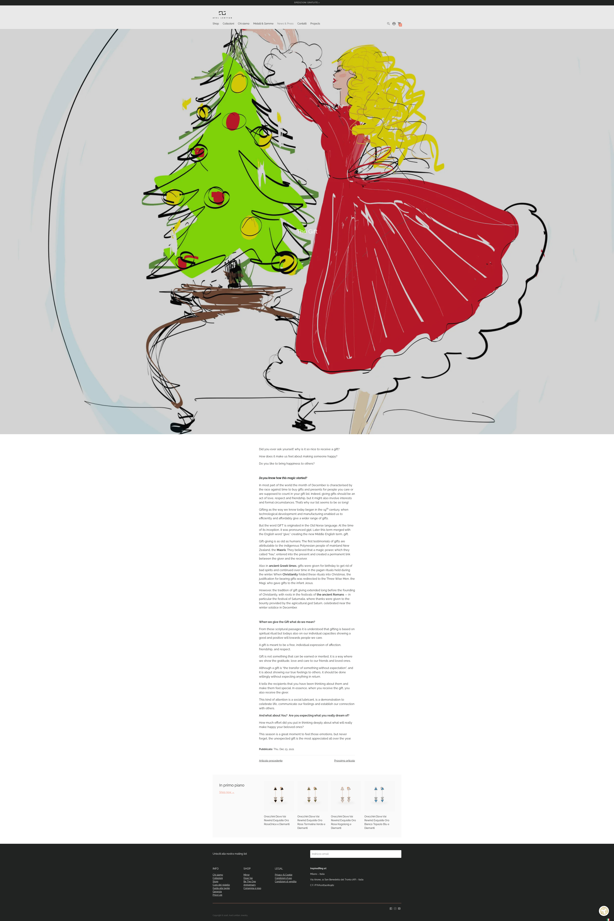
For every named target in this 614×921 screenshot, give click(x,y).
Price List (217, 895)
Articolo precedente (271, 760)
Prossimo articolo (344, 760)
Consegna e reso (252, 888)
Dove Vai (248, 878)
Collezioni (228, 23)
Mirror (247, 875)
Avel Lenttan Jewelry (238, 915)
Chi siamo (243, 23)
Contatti (302, 23)
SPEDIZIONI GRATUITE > (307, 2)
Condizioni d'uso (283, 878)
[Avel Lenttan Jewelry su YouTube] (399, 908)
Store (215, 881)
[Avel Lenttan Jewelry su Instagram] (395, 908)
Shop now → (226, 792)
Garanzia (217, 891)
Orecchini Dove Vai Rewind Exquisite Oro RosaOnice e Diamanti (277, 820)
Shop (216, 23)
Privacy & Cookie (283, 875)
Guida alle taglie (221, 888)
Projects (315, 23)
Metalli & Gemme (263, 23)
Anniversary (250, 885)
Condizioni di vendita (285, 881)
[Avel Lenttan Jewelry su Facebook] (391, 908)
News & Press (285, 23)
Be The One (250, 881)
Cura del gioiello (221, 885)
